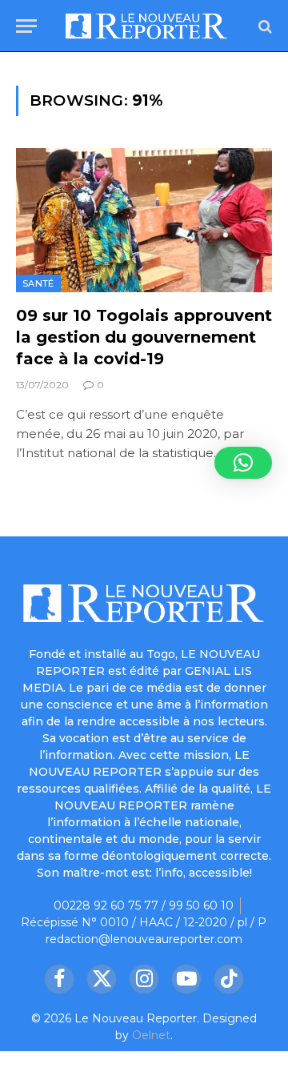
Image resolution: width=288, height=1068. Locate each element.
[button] (243, 463)
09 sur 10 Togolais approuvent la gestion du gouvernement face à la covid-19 (144, 337)
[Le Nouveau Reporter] (147, 26)
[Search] (263, 26)
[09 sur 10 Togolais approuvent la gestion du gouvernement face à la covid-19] (144, 220)
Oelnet (151, 1035)
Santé (38, 283)
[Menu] (26, 26)
